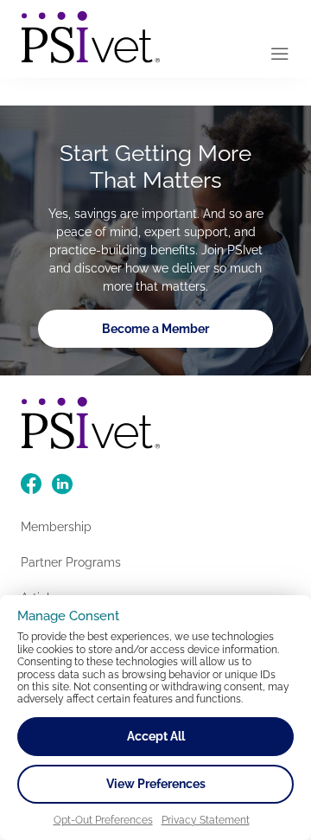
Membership (56, 527)
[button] (280, 54)
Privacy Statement (206, 820)
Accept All (156, 736)
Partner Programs (71, 562)
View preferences (156, 784)
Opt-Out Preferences (103, 820)
